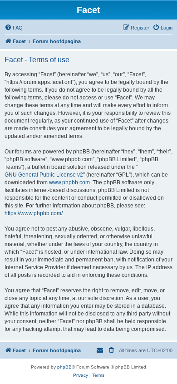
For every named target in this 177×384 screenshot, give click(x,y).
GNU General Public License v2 (44, 175)
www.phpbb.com (69, 182)
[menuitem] (14, 27)
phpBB (64, 366)
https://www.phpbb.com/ (34, 213)
